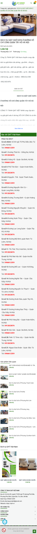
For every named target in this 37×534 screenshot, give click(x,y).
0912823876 (9, 155)
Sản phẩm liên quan (8, 362)
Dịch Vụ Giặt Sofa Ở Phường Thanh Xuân (21, 383)
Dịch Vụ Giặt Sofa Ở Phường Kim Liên (20, 400)
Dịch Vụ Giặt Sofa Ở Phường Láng (19, 409)
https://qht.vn (10, 503)
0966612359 (9, 148)
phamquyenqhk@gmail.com (13, 501)
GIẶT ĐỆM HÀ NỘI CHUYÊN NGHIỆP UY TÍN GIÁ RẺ (16, 480)
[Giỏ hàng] (35, 3)
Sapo (22, 531)
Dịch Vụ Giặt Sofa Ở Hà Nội (17, 391)
